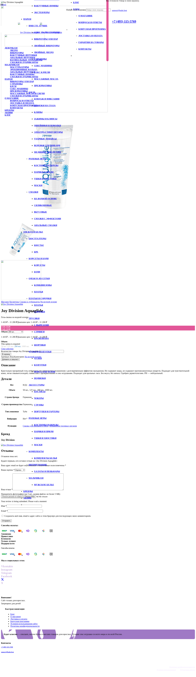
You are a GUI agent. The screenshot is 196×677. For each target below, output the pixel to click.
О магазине (15, 616)
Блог (12, 614)
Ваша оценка (8, 470)
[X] (2, 579)
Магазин (5, 302)
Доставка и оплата (18, 619)
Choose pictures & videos (12, 497)
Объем (4, 332)
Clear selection (7, 349)
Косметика (14, 302)
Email (4, 511)
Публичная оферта (187, 670)
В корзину (6, 354)
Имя (4, 506)
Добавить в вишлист (10, 359)
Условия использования (166, 670)
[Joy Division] (12, 304)
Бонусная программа (19, 621)
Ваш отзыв (7, 489)
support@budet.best (7, 652)
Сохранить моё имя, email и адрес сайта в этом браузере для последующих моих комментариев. (47, 516)
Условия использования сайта (23, 624)
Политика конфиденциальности (25, 626)
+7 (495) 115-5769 (7, 647)
